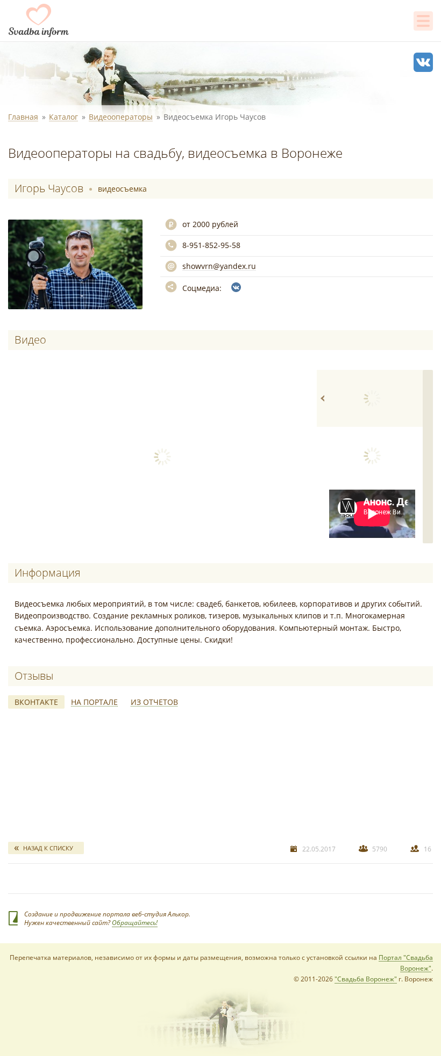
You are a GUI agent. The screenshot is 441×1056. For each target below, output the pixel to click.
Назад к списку (48, 848)
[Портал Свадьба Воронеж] (38, 20)
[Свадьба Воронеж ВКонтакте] (423, 62)
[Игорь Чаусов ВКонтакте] (236, 287)
